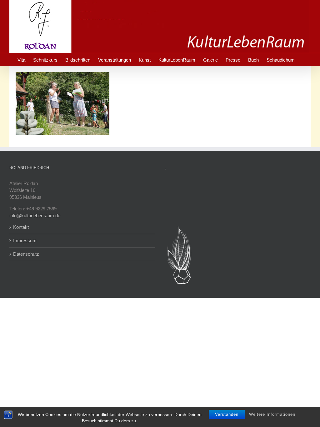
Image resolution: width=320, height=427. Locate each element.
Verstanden (226, 414)
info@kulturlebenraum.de (34, 215)
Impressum (25, 240)
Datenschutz (26, 254)
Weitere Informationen (272, 414)
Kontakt (21, 227)
